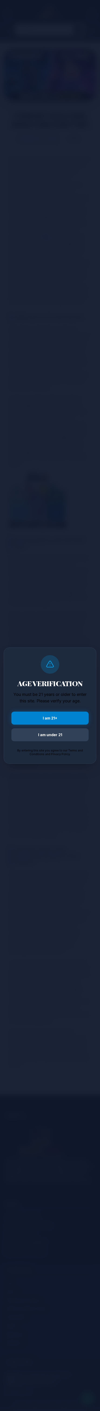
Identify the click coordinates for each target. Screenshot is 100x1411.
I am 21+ (50, 718)
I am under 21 (50, 734)
